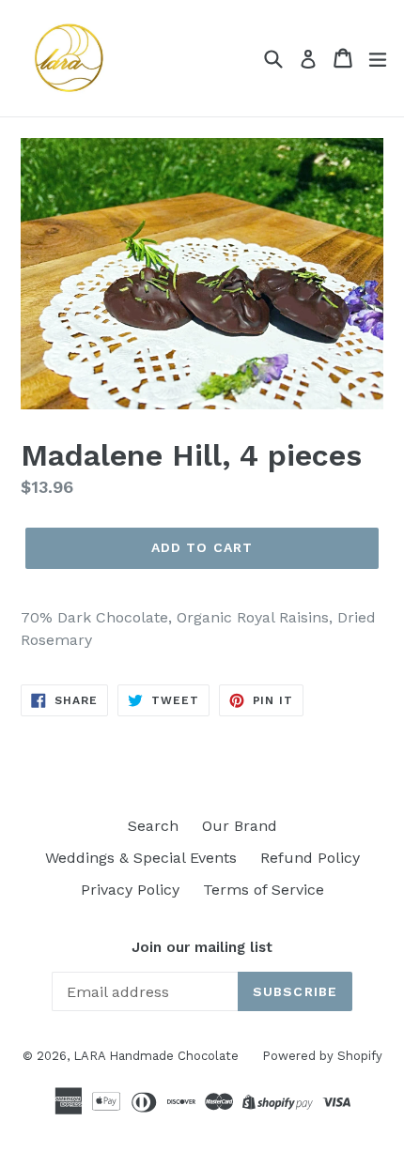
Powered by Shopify (322, 1056)
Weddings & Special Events (141, 858)
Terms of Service (263, 889)
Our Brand (239, 826)
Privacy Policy (130, 889)
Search (153, 826)
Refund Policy (310, 858)
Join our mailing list (202, 947)
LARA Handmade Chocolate (156, 1056)
